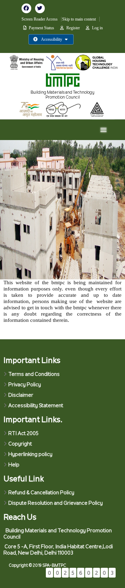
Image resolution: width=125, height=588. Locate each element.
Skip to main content (79, 19)
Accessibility (51, 39)
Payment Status (41, 27)
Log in (97, 27)
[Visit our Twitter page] (41, 8)
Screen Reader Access (40, 19)
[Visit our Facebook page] (28, 8)
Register (73, 27)
